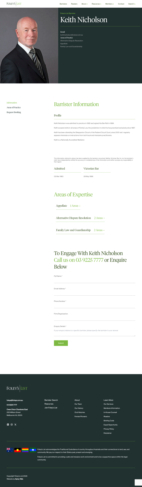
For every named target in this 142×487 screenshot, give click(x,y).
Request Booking (14, 112)
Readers (74, 4)
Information (12, 103)
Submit (61, 343)
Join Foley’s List (50, 407)
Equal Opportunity (110, 425)
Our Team (78, 404)
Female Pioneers (81, 416)
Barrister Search (51, 400)
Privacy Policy (109, 429)
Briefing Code (109, 421)
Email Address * (60, 289)
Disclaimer (108, 433)
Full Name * (58, 276)
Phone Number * (60, 301)
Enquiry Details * (60, 326)
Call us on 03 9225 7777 (78, 260)
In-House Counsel (110, 412)
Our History (79, 408)
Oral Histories (80, 412)
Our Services (108, 404)
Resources (96, 4)
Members (108, 4)
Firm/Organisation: (61, 314)
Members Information (112, 408)
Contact (121, 4)
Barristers (63, 4)
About (83, 4)
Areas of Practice (14, 108)
